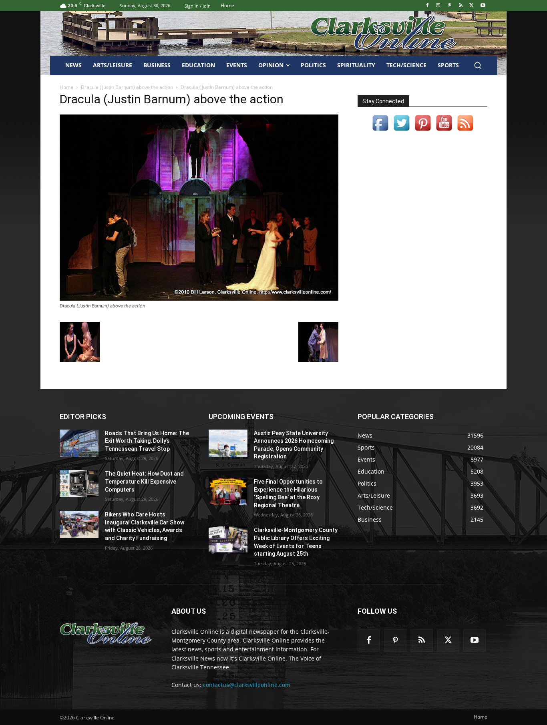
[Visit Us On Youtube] (443, 131)
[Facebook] (427, 5)
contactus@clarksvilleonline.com (246, 685)
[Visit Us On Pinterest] (422, 131)
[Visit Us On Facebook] (380, 131)
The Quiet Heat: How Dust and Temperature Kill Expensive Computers (144, 481)
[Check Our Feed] (465, 131)
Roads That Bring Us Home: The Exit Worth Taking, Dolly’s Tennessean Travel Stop (147, 441)
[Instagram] (438, 5)
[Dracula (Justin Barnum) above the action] (199, 298)
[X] (471, 5)
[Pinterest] (449, 5)
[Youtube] (482, 5)
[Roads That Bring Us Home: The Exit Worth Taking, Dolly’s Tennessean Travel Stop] (79, 443)
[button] (477, 65)
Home (66, 87)
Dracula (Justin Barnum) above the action (127, 87)
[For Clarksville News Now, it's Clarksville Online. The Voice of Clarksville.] (106, 634)
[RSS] (460, 5)
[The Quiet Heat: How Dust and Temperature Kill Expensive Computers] (79, 483)
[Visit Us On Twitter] (401, 131)
